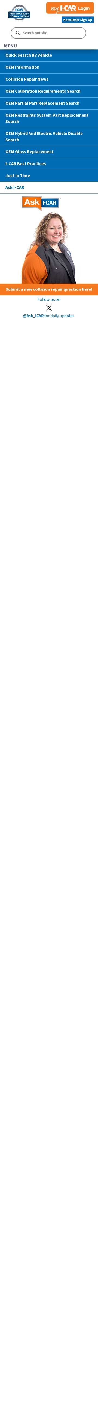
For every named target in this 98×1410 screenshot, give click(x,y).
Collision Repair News (26, 79)
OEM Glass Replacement (29, 152)
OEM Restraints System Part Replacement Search (46, 118)
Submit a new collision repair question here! (49, 289)
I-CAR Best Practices (25, 164)
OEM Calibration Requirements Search (43, 91)
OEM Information (22, 67)
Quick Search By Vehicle (28, 55)
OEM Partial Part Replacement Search (42, 103)
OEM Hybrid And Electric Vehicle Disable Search (44, 137)
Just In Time (17, 176)
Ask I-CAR (14, 187)
